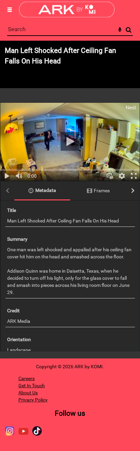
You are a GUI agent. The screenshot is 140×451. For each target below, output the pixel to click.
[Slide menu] (9, 9)
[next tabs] (133, 191)
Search (128, 30)
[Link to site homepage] (67, 15)
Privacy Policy (33, 400)
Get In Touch (31, 385)
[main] (70, 199)
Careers (26, 378)
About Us (28, 392)
